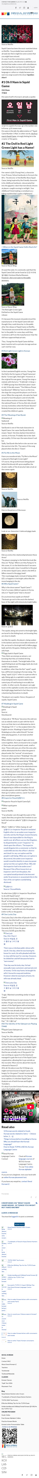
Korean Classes (7, 1380)
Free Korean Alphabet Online (11, 1418)
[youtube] (28, 8)
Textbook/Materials (8, 1374)
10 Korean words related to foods (17, 1131)
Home (3, 1358)
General (10, 1229)
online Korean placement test (15, 1177)
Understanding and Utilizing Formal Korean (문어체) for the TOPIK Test (19, 1408)
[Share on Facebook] (31, 1197)
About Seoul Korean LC (9, 1364)
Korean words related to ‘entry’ (16, 1134)
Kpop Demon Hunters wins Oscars (13, 1394)
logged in (15, 1216)
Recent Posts (19, 1224)
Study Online (6, 1415)
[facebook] (16, 8)
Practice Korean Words (9, 1421)
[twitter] (20, 8)
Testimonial (5, 1371)
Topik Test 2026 (7, 1383)
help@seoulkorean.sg (9, 4)
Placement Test (7, 1386)
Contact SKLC (6, 1361)
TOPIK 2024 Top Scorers (10, 1400)
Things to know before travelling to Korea (20, 1139)
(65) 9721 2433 (21, 2)
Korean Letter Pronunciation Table (13, 1424)
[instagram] (24, 8)
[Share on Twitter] (36, 1197)
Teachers (5, 1367)
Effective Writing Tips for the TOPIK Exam (15, 1403)
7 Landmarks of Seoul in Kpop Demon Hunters (16, 1397)
